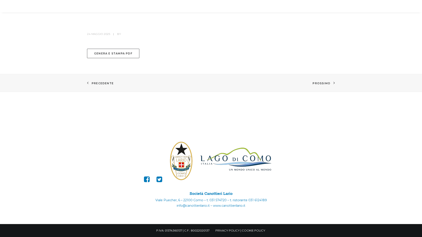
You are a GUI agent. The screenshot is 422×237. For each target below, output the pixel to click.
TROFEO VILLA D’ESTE (217, 6)
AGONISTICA (146, 6)
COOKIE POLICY (253, 230)
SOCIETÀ (79, 6)
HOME (58, 6)
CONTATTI (320, 6)
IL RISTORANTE (283, 6)
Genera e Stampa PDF (113, 53)
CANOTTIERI (110, 6)
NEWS (252, 6)
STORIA (177, 6)
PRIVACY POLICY (227, 230)
